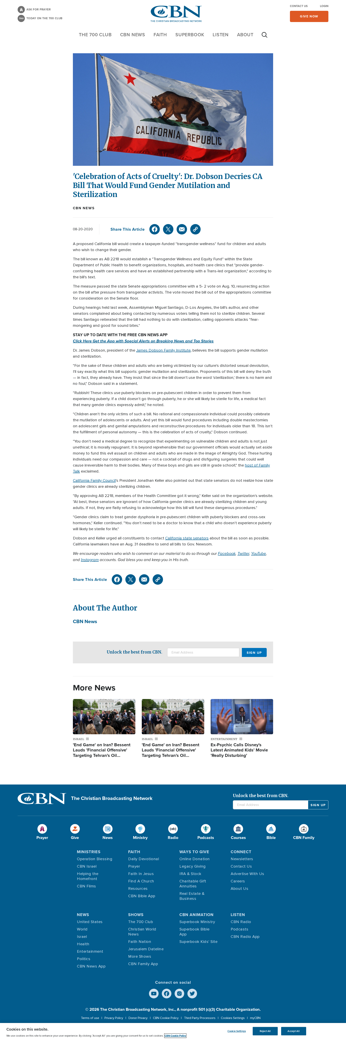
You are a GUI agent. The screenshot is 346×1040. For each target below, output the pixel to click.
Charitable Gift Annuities (192, 884)
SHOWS (136, 915)
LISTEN (221, 34)
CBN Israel (87, 866)
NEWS (83, 915)
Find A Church (141, 881)
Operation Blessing (94, 859)
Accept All (293, 1031)
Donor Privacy (138, 1018)
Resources (138, 888)
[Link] (195, 229)
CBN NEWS (132, 34)
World (82, 929)
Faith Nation (139, 941)
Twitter (243, 553)
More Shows (139, 956)
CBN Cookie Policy (166, 1018)
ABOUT (245, 34)
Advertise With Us (247, 873)
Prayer (134, 866)
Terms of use (90, 1018)
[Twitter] (168, 229)
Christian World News (142, 932)
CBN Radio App (245, 936)
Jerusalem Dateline (146, 949)
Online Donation (194, 859)
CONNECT (241, 852)
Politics (83, 959)
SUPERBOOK (189, 34)
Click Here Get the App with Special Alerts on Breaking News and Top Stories (143, 341)
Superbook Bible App (194, 932)
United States (90, 921)
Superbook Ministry (197, 921)
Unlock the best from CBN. (134, 652)
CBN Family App (143, 964)
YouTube (258, 553)
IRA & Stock (190, 873)
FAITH (160, 34)
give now (309, 16)
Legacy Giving (192, 866)
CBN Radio (241, 921)
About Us (239, 888)
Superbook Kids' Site (198, 941)
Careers (238, 881)
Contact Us (299, 6)
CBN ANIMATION (196, 915)
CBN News (84, 208)
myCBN (255, 1018)
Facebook (226, 553)
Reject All (265, 1031)
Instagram (90, 560)
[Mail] (182, 229)
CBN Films (86, 886)
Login (324, 6)
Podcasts (239, 929)
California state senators (187, 538)
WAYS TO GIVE (194, 852)
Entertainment (90, 951)
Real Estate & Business (192, 896)
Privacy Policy (114, 1018)
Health (83, 944)
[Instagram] (179, 993)
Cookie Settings (236, 1031)
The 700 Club (95, 34)
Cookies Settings (233, 1018)
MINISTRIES (89, 852)
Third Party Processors (199, 1018)
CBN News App (91, 966)
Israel (82, 936)
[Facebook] (154, 229)
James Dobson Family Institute (163, 350)
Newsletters (242, 859)
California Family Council (94, 480)
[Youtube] (154, 993)
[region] (173, 1031)
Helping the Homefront (88, 876)
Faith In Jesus (141, 873)
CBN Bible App (141, 896)
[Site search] (264, 37)
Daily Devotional (143, 859)
